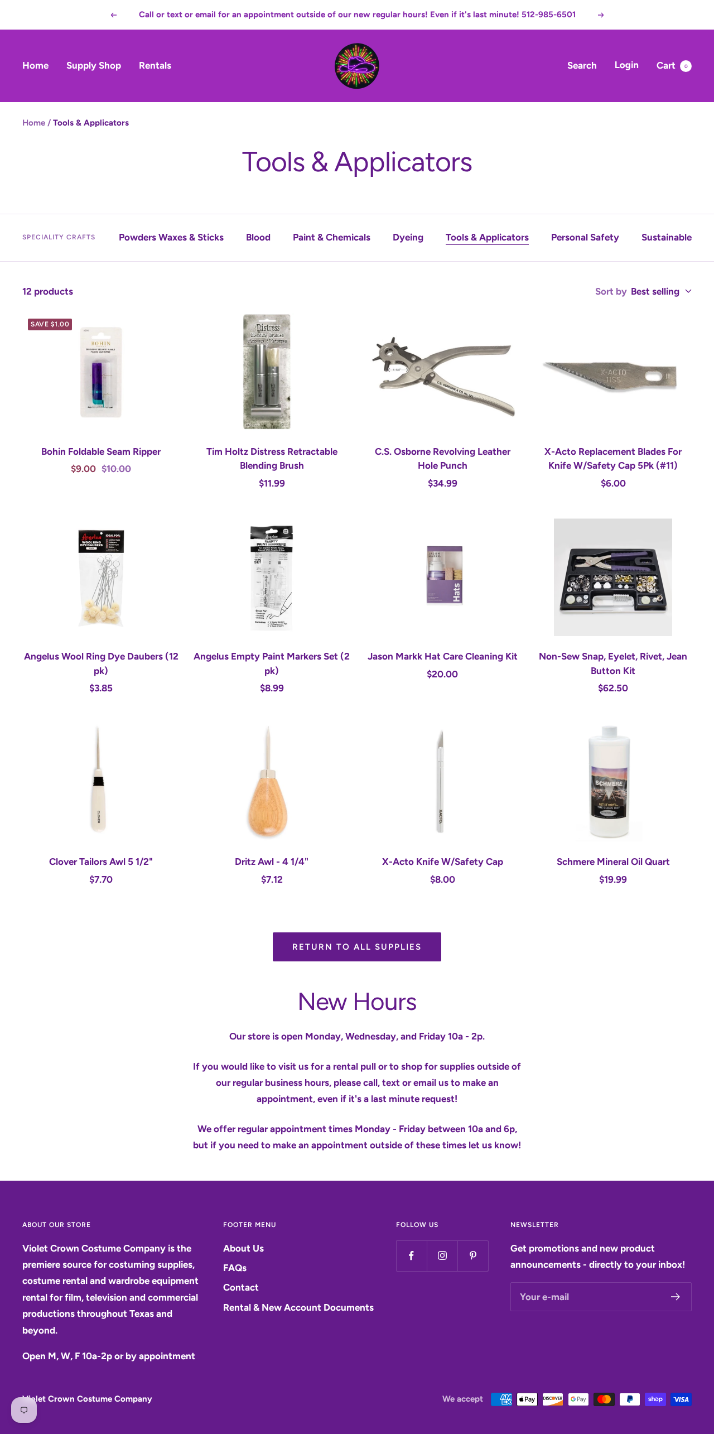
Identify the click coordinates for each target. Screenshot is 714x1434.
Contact (241, 1287)
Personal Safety (585, 237)
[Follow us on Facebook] (411, 1255)
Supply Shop (93, 65)
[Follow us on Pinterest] (472, 1255)
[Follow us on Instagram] (442, 1255)
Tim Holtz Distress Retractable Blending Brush (271, 458)
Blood (258, 237)
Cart (672, 65)
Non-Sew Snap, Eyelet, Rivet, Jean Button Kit (613, 663)
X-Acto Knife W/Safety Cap (442, 861)
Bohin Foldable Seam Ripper (101, 451)
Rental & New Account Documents (298, 1307)
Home (35, 65)
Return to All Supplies (357, 947)
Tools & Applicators (487, 237)
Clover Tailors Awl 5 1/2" (101, 861)
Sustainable (666, 237)
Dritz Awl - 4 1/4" (271, 861)
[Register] (676, 1297)
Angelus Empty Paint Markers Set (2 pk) (272, 663)
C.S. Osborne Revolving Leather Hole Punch (442, 458)
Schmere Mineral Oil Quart (613, 861)
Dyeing (408, 237)
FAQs (235, 1267)
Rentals (155, 65)
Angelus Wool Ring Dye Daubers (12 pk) (101, 663)
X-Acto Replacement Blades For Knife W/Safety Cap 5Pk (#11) (613, 458)
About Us (243, 1248)
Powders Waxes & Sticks (171, 237)
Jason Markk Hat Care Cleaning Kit (443, 656)
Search (582, 65)
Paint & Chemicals (331, 237)
